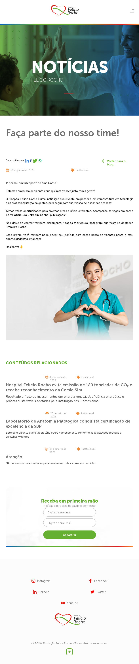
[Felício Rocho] (64, 11)
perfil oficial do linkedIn (22, 215)
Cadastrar (69, 535)
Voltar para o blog (116, 161)
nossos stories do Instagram (83, 223)
